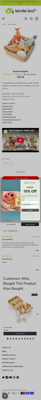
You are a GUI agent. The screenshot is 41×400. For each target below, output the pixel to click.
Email (23, 199)
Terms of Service (34, 218)
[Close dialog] (39, 181)
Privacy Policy (29, 218)
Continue (30, 210)
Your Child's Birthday (26, 204)
